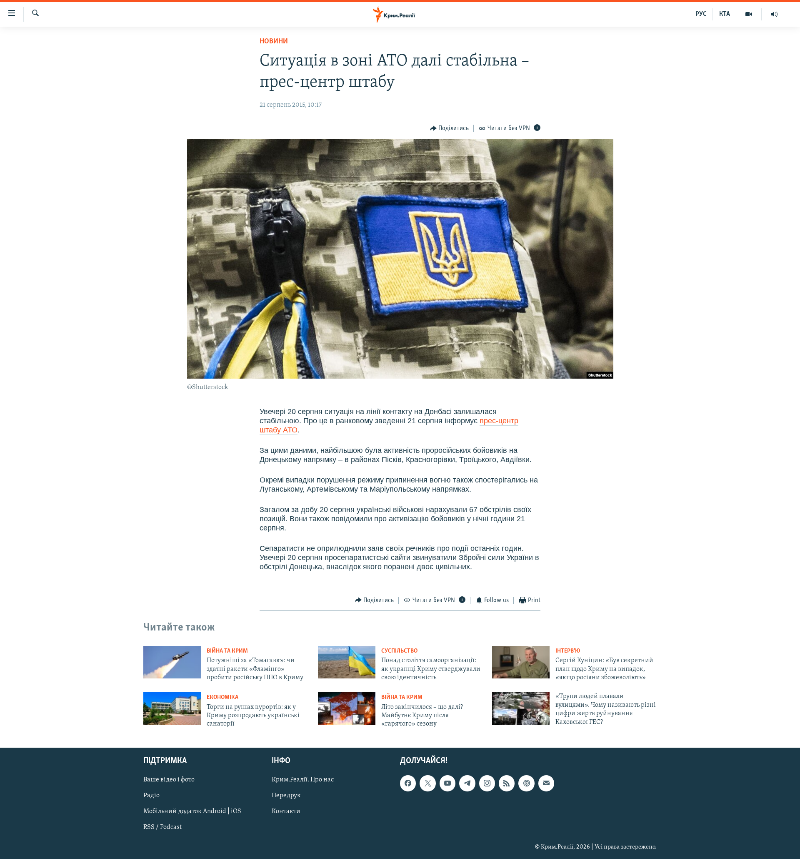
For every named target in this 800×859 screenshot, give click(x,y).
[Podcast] (526, 783)
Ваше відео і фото (169, 779)
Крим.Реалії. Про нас (303, 779)
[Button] (449, 128)
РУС (701, 14)
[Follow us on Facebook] (408, 783)
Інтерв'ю (567, 651)
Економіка (222, 697)
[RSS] (507, 783)
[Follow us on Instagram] (487, 783)
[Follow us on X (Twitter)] (427, 783)
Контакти (286, 811)
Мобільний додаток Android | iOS (192, 811)
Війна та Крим (227, 651)
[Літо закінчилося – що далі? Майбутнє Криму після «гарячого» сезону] (346, 708)
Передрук (286, 795)
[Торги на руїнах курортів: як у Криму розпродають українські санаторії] (172, 708)
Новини (274, 41)
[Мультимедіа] (749, 14)
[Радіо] (774, 14)
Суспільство (399, 651)
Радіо (151, 795)
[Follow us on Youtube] (447, 783)
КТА (724, 14)
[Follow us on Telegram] (467, 783)
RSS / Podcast (162, 827)
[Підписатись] (546, 783)
